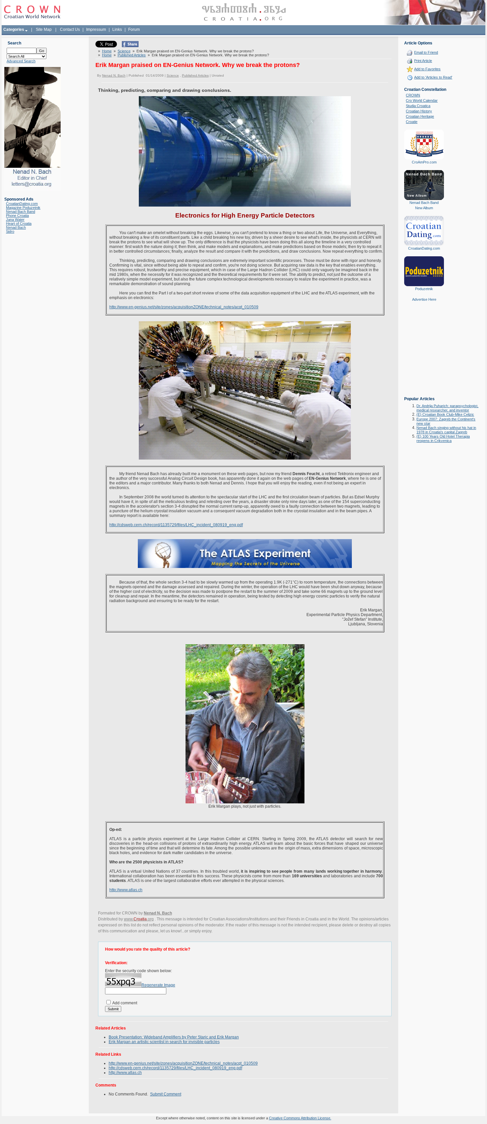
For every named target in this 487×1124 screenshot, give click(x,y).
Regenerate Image (158, 985)
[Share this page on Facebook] (130, 45)
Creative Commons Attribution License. (300, 1118)
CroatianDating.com (22, 204)
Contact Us (70, 29)
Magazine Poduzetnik (23, 208)
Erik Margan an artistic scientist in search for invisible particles (164, 1041)
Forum (134, 29)
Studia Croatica (418, 106)
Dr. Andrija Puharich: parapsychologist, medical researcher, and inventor (447, 408)
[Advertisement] (424, 354)
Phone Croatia (17, 216)
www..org (139, 919)
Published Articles (132, 55)
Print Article (423, 61)
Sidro (10, 231)
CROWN (413, 95)
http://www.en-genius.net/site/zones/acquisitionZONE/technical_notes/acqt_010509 (183, 307)
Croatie (411, 122)
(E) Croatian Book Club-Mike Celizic (445, 414)
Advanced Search (21, 61)
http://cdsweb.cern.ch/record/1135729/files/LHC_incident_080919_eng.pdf (176, 525)
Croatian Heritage (420, 116)
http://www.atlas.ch (125, 890)
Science (124, 51)
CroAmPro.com (424, 162)
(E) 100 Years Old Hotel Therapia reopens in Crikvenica (443, 438)
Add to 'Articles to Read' (433, 77)
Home (107, 51)
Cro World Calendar (422, 100)
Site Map (44, 29)
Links (117, 29)
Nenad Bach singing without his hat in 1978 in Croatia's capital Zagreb (446, 430)
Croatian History (419, 111)
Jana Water (15, 219)
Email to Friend (426, 52)
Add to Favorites (427, 69)
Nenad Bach (16, 227)
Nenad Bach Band (20, 212)
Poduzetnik (424, 289)
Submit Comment (165, 1094)
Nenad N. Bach (114, 75)
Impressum (96, 29)
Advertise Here (424, 299)
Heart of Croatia (18, 223)
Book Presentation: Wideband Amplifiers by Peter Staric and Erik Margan (174, 1037)
